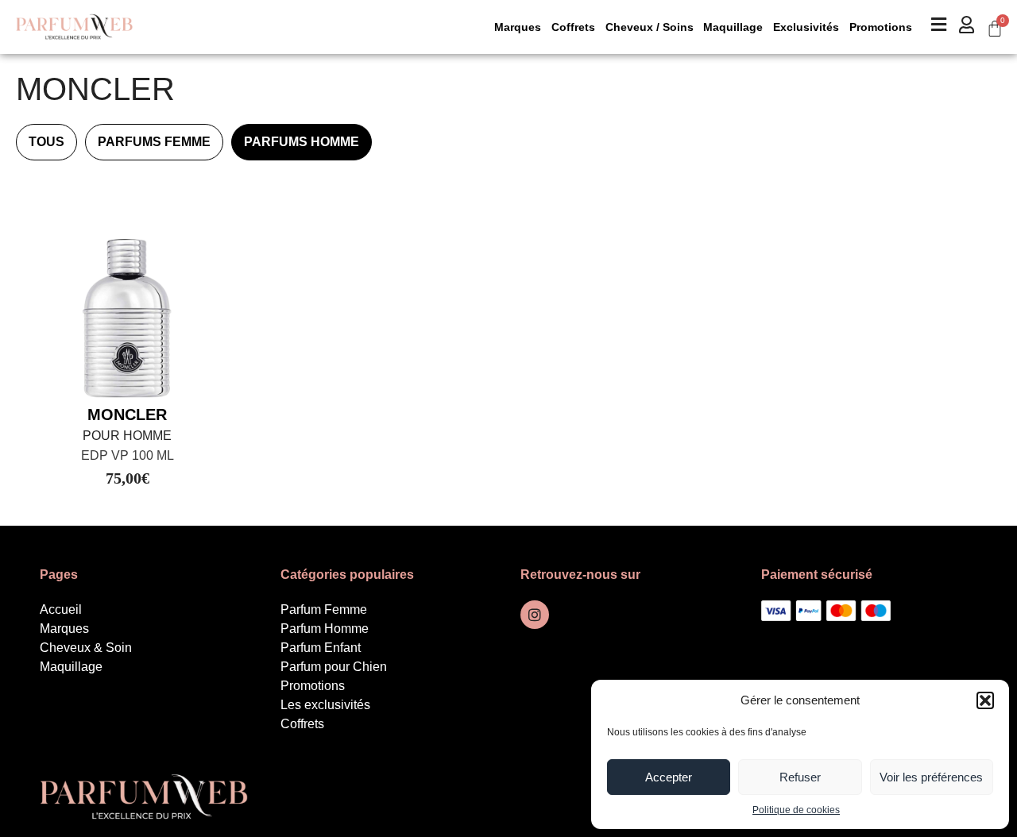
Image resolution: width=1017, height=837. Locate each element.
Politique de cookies (796, 810)
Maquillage (733, 27)
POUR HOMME (127, 435)
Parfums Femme (154, 141)
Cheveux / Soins (649, 27)
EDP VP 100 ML (127, 455)
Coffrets (573, 27)
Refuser (800, 777)
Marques (517, 27)
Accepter (668, 777)
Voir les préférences (931, 777)
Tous (46, 141)
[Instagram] (534, 614)
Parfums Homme (301, 141)
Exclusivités (806, 27)
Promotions (880, 27)
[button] (985, 700)
